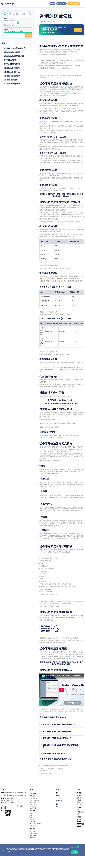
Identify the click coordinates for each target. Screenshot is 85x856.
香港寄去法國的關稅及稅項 (12, 64)
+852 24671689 (19, 792)
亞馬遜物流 (33, 808)
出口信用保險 (33, 833)
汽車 (78, 814)
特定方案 (32, 804)
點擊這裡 (19, 806)
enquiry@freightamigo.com (14, 808)
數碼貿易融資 (33, 835)
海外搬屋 (52, 3)
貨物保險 (32, 831)
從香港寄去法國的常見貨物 (12, 68)
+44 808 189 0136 (9, 802)
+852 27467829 (11, 806)
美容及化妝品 (80, 812)
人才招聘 (79, 819)
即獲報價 (78, 30)
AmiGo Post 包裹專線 (35, 823)
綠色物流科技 (33, 798)
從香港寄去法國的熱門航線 (12, 76)
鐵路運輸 (32, 819)
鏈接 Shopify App (61, 3)
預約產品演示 (74, 3)
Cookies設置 (75, 847)
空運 (31, 813)
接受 (74, 852)
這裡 (66, 849)
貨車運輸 (32, 821)
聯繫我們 (79, 826)
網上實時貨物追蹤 (34, 800)
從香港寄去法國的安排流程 (12, 84)
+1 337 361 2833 (8, 800)
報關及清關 (33, 802)
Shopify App (33, 806)
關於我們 (79, 793)
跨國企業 (79, 798)
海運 (31, 815)
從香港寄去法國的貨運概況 (12, 52)
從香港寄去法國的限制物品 (12, 72)
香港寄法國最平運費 (10, 60)
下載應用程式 (80, 824)
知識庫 (57, 795)
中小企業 (79, 800)
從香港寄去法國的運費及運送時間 (14, 56)
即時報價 (32, 796)
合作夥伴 (79, 821)
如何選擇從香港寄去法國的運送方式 (14, 48)
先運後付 (32, 837)
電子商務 (79, 802)
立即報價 (28, 35)
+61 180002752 (8, 804)
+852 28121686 (19, 795)
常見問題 (79, 817)
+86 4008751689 (8, 798)
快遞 (31, 817)
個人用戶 (79, 804)
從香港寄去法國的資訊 (10, 80)
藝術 (78, 810)
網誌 (57, 793)
